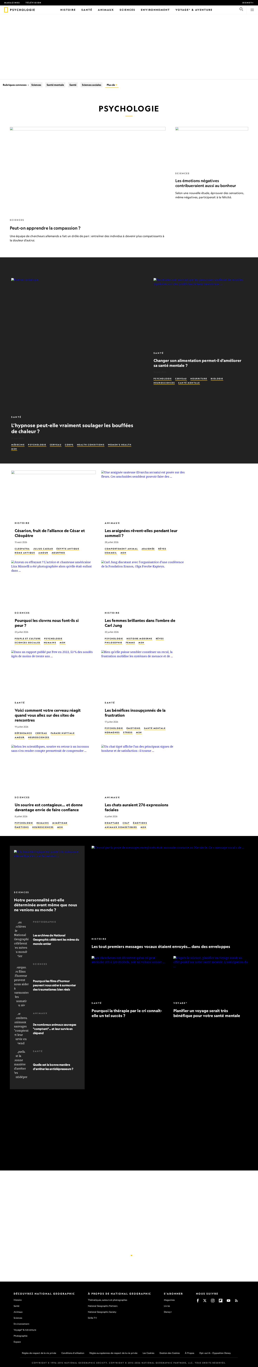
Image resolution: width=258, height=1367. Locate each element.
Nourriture (198, 378)
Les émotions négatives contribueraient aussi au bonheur (205, 183)
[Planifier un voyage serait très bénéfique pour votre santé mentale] (210, 977)
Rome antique (25, 553)
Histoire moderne (139, 638)
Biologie (217, 378)
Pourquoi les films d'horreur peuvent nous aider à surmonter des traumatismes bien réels (54, 985)
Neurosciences (164, 383)
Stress (128, 732)
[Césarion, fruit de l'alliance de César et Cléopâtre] (53, 494)
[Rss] (236, 1302)
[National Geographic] (6, 9)
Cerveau (56, 445)
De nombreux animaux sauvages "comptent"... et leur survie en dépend (54, 1029)
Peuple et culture (28, 638)
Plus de (111, 84)
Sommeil (111, 553)
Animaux (112, 523)
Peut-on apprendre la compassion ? (45, 228)
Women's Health (119, 445)
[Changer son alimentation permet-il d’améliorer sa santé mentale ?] (200, 313)
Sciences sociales (91, 84)
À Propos (189, 1353)
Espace (17, 1341)
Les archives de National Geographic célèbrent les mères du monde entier (56, 939)
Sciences (36, 84)
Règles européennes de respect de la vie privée (114, 1353)
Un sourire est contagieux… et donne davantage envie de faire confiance (49, 807)
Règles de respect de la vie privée (39, 1353)
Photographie (44, 922)
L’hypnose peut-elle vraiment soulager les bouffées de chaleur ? (72, 428)
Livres (167, 1306)
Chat (126, 823)
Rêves (162, 548)
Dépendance (23, 733)
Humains (50, 642)
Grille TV (92, 1318)
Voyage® (180, 1003)
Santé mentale (55, 84)
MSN (14, 449)
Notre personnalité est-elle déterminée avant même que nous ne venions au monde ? (45, 905)
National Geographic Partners (103, 1306)
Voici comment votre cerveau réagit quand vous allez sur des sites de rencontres (48, 715)
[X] (205, 1302)
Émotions (134, 728)
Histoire (22, 523)
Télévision (33, 3)
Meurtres (58, 553)
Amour (43, 553)
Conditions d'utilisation (72, 1353)
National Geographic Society (102, 1312)
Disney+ (248, 3)
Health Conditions (91, 445)
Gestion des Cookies (170, 1353)
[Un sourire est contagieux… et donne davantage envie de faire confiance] (53, 768)
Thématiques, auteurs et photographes (107, 1300)
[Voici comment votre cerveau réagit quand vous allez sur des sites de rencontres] (53, 674)
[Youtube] (228, 1302)
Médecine (18, 445)
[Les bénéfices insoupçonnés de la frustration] (143, 674)
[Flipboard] (220, 1302)
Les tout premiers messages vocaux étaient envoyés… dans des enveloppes (161, 946)
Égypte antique (68, 548)
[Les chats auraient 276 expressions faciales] (143, 768)
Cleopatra (22, 548)
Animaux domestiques (121, 827)
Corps (69, 445)
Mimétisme (60, 823)
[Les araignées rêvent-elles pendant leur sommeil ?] (143, 494)
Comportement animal (121, 548)
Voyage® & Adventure (25, 1330)
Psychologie (37, 445)
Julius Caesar (43, 548)
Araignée (148, 548)
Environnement (21, 1324)
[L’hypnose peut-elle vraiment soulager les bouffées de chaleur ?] (78, 345)
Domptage (112, 823)
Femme (130, 642)
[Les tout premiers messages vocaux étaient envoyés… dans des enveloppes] (170, 890)
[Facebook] (198, 1302)
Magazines (12, 3)
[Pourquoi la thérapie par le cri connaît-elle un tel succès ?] (129, 977)
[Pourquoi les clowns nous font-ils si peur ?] (53, 584)
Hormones (112, 732)
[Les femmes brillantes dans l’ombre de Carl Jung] (143, 584)
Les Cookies (148, 1353)
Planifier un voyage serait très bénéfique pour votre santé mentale (206, 1013)
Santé (73, 84)
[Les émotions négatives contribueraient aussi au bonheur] (211, 147)
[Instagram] (212, 1302)
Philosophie (113, 642)
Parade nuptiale (63, 733)
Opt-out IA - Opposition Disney (215, 1353)
